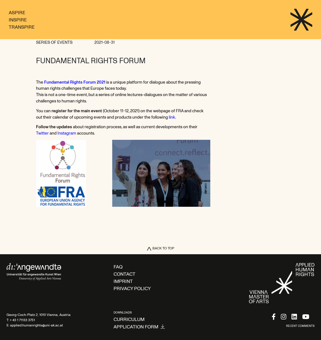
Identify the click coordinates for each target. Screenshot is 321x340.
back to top (163, 248)
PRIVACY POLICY (132, 288)
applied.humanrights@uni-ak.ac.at (36, 325)
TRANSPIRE (22, 26)
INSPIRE (18, 19)
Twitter (43, 133)
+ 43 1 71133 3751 (22, 319)
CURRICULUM (129, 319)
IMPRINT (123, 281)
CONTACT (124, 273)
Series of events (54, 42)
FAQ (118, 266)
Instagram (66, 133)
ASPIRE (17, 12)
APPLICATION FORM (136, 326)
